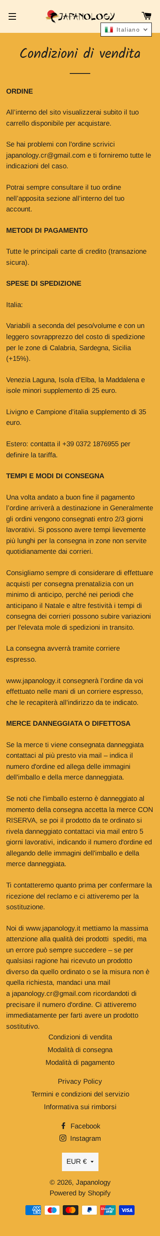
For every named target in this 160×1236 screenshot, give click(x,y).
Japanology (93, 1182)
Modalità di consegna (80, 1050)
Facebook (85, 1126)
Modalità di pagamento (80, 1062)
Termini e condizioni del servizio (80, 1094)
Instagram (84, 1138)
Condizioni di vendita (80, 1037)
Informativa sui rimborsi (80, 1107)
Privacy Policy (80, 1081)
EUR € (76, 1161)
